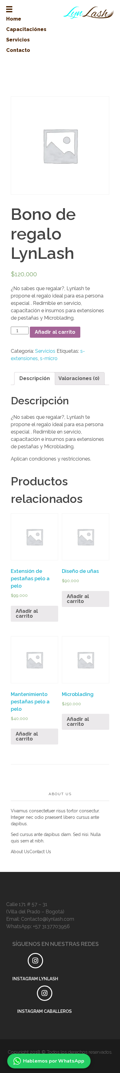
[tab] (34, 378)
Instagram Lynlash (35, 978)
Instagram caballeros (44, 1011)
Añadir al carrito (55, 332)
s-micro (49, 358)
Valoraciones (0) (78, 378)
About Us (20, 851)
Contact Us (40, 851)
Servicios (45, 351)
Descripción (34, 378)
